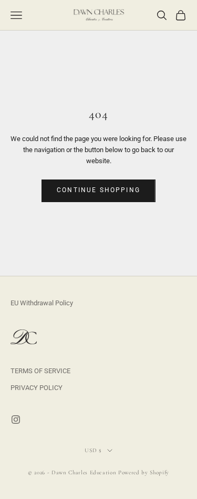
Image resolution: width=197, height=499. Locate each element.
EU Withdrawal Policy (42, 303)
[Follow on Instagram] (16, 419)
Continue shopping (98, 190)
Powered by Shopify (143, 472)
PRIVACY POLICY (37, 388)
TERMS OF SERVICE (40, 371)
